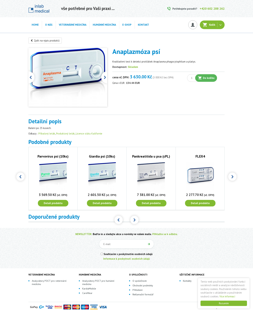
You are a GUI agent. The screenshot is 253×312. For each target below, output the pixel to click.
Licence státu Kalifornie (89, 133)
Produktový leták (65, 133)
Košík (212, 24)
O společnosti (140, 280)
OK (149, 244)
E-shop (126, 24)
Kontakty (187, 280)
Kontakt (143, 24)
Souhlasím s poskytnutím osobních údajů (127, 254)
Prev (31, 77)
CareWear (87, 293)
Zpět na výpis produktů (46, 40)
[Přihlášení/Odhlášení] (192, 24)
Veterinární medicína (72, 24)
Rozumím (224, 303)
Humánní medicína (104, 24)
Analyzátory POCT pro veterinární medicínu (49, 282)
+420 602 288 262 (212, 9)
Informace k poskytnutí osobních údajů (126, 258)
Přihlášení (138, 290)
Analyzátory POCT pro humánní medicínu (98, 282)
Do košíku (208, 78)
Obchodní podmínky (143, 285)
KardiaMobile (89, 288)
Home (35, 24)
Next (104, 77)
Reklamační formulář (143, 294)
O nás (48, 24)
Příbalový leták (46, 133)
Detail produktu (53, 203)
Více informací (227, 296)
